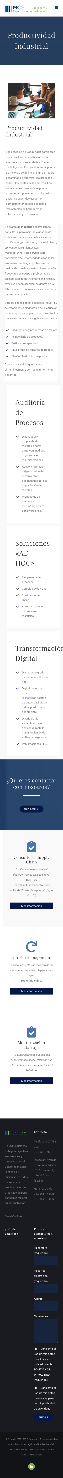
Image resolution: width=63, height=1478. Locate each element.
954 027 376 (42, 1152)
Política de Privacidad (44, 1444)
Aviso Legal (26, 1444)
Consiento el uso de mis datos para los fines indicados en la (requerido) (45, 1364)
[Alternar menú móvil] (56, 7)
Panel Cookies (13, 1216)
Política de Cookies (18, 1449)
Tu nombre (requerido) (41, 1250)
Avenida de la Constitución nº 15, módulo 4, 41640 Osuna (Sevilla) (45, 1170)
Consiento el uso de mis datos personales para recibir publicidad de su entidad (45, 1398)
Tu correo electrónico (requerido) (41, 1276)
